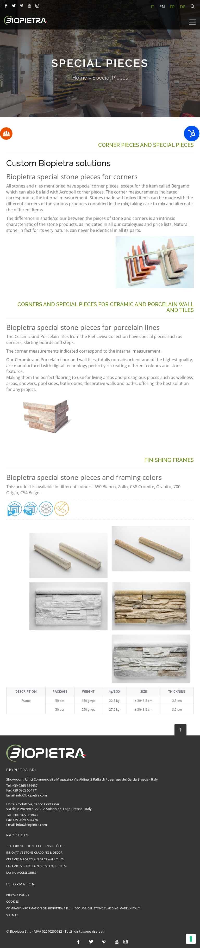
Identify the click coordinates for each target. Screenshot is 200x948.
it (152, 7)
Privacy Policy (17, 895)
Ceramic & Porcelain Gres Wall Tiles (35, 859)
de (182, 7)
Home (79, 78)
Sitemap (12, 915)
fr (172, 7)
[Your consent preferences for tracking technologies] (191, 939)
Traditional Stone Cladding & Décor (35, 846)
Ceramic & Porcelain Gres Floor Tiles (36, 866)
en (162, 7)
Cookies (12, 901)
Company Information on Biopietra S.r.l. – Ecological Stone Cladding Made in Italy (73, 908)
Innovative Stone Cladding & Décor (34, 852)
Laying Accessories (21, 872)
